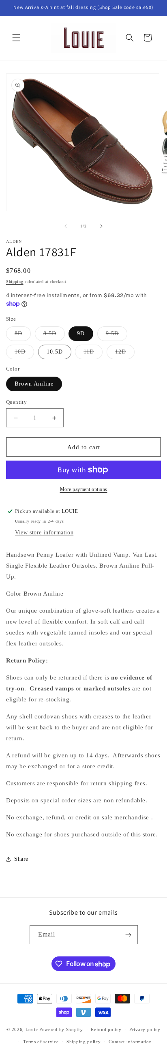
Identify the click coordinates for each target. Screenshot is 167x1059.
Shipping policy (83, 1041)
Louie (32, 1029)
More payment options (83, 489)
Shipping (15, 281)
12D (125, 353)
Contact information (130, 1041)
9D (81, 333)
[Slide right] (101, 226)
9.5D (116, 335)
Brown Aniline (34, 384)
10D (24, 353)
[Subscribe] (128, 934)
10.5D (55, 352)
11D (93, 353)
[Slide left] (66, 226)
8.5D (54, 335)
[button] (16, 38)
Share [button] (21, 859)
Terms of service (40, 1041)
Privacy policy (145, 1029)
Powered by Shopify (61, 1029)
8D (23, 335)
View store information (44, 533)
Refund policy (106, 1029)
